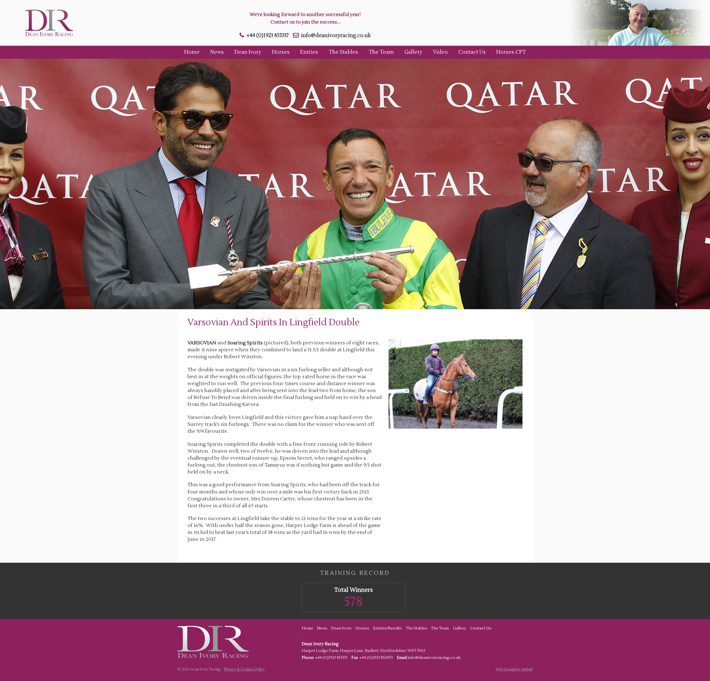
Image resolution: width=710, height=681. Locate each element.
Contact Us (472, 52)
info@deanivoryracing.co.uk (336, 35)
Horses (281, 52)
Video (440, 52)
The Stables (343, 52)
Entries (309, 52)
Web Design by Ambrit (514, 669)
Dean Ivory (247, 52)
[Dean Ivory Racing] (47, 23)
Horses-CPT (511, 52)
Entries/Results (387, 628)
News (217, 52)
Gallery (413, 52)
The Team (381, 52)
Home (192, 52)
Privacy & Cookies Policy (244, 669)
